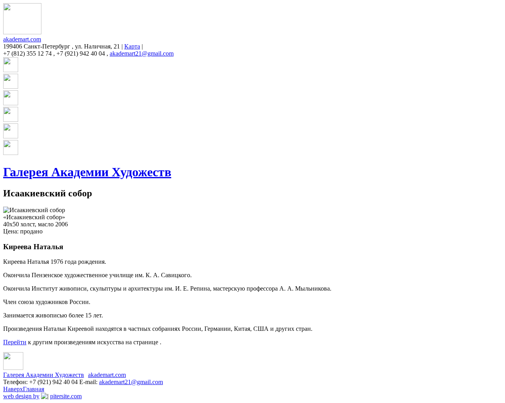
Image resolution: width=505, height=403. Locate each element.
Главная (33, 389)
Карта (132, 46)
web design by (21, 396)
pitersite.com (66, 396)
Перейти (14, 342)
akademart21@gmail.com (142, 53)
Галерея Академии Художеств (87, 172)
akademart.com (22, 39)
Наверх (13, 389)
